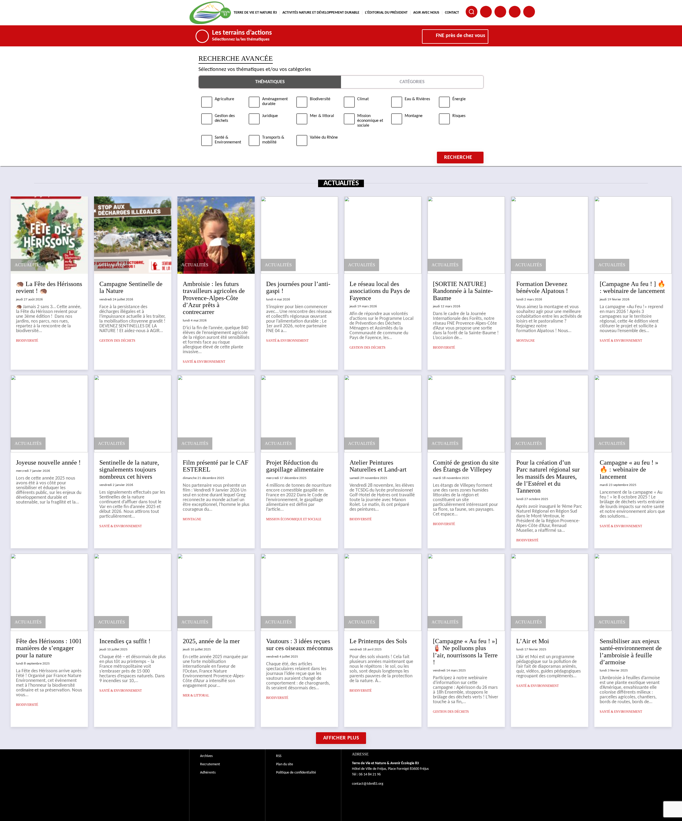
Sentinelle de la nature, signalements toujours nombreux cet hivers (129, 469)
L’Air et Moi (532, 641)
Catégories (412, 81)
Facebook (486, 12)
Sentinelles (529, 12)
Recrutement (210, 764)
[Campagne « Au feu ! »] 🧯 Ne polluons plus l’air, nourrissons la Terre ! (465, 652)
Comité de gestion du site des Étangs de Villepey (466, 466)
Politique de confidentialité (296, 773)
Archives (206, 756)
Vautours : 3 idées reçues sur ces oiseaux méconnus (299, 644)
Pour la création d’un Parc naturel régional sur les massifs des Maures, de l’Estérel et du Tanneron (548, 476)
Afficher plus (341, 738)
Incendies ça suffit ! (125, 641)
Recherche (458, 157)
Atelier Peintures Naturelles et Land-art (378, 466)
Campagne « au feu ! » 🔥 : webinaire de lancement (629, 469)
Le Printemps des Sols (378, 641)
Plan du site (284, 764)
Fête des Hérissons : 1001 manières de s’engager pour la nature (49, 648)
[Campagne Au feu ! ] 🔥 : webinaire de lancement (632, 287)
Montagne (525, 341)
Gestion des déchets (117, 341)
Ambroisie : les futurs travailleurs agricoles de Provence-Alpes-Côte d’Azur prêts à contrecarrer (214, 298)
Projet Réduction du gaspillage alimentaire (295, 466)
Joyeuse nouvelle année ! (48, 462)
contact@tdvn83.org (367, 784)
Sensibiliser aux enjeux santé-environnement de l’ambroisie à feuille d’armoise (631, 652)
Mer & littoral (196, 695)
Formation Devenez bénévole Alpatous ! (542, 287)
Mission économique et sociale (293, 519)
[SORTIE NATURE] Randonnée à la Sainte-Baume (463, 290)
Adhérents (208, 773)
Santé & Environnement (204, 362)
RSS (278, 756)
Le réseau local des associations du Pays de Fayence (380, 290)
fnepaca (515, 12)
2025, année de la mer (211, 641)
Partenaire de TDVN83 (500, 12)
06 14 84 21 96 (370, 774)
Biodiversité (27, 341)
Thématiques (270, 81)
